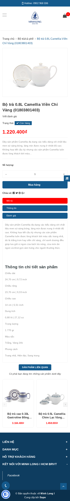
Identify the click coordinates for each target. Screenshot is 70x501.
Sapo (43, 497)
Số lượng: (8, 165)
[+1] (23, 193)
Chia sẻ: (7, 193)
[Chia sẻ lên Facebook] (14, 193)
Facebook (13, 475)
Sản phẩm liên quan (35, 367)
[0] (65, 16)
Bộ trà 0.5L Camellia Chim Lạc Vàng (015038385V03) (52, 417)
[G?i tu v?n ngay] (5, 494)
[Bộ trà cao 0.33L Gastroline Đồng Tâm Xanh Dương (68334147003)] (18, 394)
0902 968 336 (40, 3)
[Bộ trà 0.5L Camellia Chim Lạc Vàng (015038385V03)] (52, 394)
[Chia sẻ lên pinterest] (20, 193)
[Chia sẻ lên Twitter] (17, 193)
